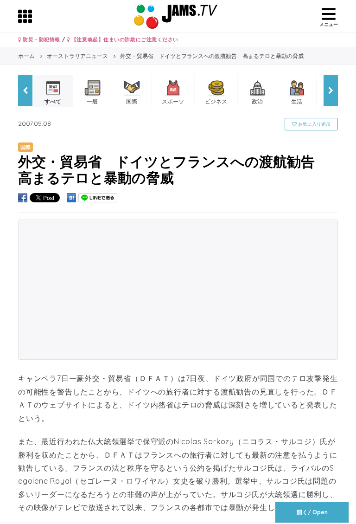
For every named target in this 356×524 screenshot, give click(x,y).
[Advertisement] (178, 290)
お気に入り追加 (314, 124)
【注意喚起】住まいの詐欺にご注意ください (124, 39)
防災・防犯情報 (40, 39)
